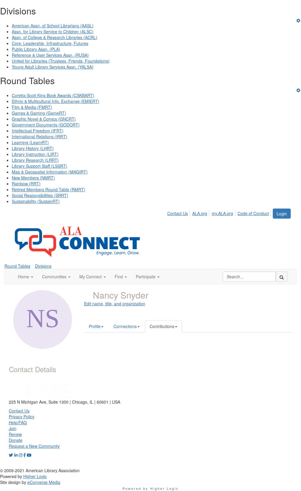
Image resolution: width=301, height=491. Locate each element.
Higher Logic (35, 476)
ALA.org (199, 213)
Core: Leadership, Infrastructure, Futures (50, 43)
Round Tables (17, 266)
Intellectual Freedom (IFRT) (37, 131)
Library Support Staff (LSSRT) (39, 166)
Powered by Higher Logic (151, 488)
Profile (95, 326)
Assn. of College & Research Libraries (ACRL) (54, 37)
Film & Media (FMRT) (32, 107)
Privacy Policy (21, 417)
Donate (15, 440)
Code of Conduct (253, 213)
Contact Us (177, 213)
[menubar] (220, 212)
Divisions (43, 266)
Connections (125, 326)
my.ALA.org (222, 213)
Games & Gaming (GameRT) (39, 113)
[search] (281, 277)
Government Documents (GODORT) (46, 125)
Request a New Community (34, 446)
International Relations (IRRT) (39, 136)
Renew (15, 434)
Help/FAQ (18, 422)
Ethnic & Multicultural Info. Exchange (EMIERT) (55, 101)
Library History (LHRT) (33, 148)
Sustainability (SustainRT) (36, 201)
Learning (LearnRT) (30, 142)
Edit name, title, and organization (114, 304)
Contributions (162, 326)
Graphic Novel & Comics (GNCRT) (44, 119)
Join (12, 428)
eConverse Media (43, 482)
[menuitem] (179, 212)
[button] (26, 276)
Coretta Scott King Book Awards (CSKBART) (53, 95)
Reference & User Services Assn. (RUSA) (50, 55)
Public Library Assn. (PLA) (36, 49)
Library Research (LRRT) (35, 160)
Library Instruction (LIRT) (35, 154)
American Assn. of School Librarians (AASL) (52, 26)
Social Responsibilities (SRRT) (40, 195)
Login (282, 214)
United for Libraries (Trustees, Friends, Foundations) (61, 61)
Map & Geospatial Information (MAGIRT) (50, 172)
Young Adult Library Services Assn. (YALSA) (52, 67)
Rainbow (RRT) (26, 184)
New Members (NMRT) (33, 178)
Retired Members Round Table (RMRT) (48, 189)
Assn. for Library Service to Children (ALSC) (52, 31)
